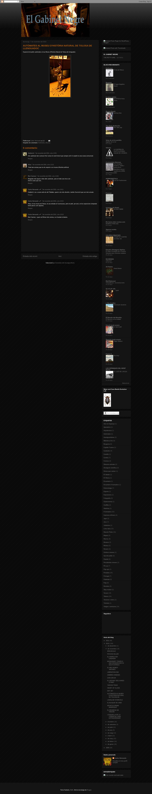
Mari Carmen (32, 176)
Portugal (106, 576)
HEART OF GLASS (113, 688)
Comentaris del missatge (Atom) (64, 263)
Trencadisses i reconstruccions (115, 283)
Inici (60, 256)
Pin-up (106, 566)
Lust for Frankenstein (120, 180)
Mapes (106, 535)
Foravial (108, 193)
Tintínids (106, 603)
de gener (111, 744)
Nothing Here (117, 113)
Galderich (31, 153)
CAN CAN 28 (111, 678)
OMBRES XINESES (113, 675)
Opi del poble (108, 556)
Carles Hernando (33, 189)
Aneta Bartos (118, 268)
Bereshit (109, 82)
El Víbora (107, 478)
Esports (106, 491)
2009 (108, 747)
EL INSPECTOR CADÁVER (112, 657)
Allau (29, 164)
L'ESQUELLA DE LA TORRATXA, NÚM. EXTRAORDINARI (114, 716)
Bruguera (107, 444)
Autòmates (41, 143)
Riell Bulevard (111, 281)
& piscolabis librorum (113, 162)
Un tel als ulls (110, 289)
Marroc (106, 539)
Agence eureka (111, 229)
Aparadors (107, 427)
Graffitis (106, 505)
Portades (107, 572)
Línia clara (107, 528)
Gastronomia (108, 501)
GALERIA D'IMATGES (113, 235)
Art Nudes (109, 267)
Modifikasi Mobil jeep (112, 223)
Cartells (106, 454)
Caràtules (107, 451)
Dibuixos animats (109, 464)
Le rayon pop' (118, 327)
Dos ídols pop (118, 127)
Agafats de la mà (111, 142)
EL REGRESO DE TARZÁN (113, 711)
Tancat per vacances (120, 305)
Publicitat (107, 579)
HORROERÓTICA (112, 179)
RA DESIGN (110, 259)
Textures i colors (109, 600)
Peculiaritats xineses (110, 562)
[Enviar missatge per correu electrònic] (49, 140)
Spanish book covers (113, 339)
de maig (110, 733)
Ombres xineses (109, 552)
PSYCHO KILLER (113, 654)
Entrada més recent (30, 256)
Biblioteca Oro (108, 441)
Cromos (106, 461)
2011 (107, 640)
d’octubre (111, 721)
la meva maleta (111, 97)
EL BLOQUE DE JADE (114, 703)
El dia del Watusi (119, 70)
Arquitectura (108, 430)
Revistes (106, 586)
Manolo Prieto (108, 532)
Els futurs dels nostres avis (115, 222)
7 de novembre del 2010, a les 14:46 (48, 176)
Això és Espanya (109, 424)
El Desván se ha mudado (113, 319)
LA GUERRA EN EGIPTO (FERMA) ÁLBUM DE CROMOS (120, 151)
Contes (106, 457)
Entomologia (108, 488)
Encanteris (107, 481)
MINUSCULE (111, 651)
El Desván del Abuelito (114, 317)
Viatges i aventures (110, 606)
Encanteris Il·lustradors (111, 484)
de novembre (112, 649)
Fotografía (107, 498)
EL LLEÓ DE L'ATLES (120, 371)
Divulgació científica (110, 468)
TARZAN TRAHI (112, 685)
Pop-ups (106, 569)
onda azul (109, 261)
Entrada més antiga (90, 256)
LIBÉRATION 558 (113, 672)
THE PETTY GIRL (109, 57)
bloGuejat (109, 68)
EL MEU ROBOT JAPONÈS (112, 668)
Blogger (89, 790)
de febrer (111, 741)
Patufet (106, 559)
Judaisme (107, 525)
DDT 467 (110, 691)
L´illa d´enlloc (110, 303)
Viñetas (108, 148)
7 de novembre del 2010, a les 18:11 (52, 189)
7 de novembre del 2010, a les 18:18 (52, 214)
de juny (110, 730)
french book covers (113, 325)
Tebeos (106, 596)
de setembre (112, 724)
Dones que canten (110, 471)
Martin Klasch (110, 111)
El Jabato (107, 474)
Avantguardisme (109, 437)
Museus (48, 143)
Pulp (105, 583)
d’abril (110, 736)
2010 (108, 643)
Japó (105, 518)
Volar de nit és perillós (113, 140)
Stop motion (107, 589)
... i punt (116, 290)
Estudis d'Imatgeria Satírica (115, 250)
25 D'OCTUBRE (118, 209)
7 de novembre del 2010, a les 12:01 (46, 153)
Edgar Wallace (118, 341)
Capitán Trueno (109, 447)
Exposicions (107, 495)
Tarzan (106, 593)
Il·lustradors (107, 512)
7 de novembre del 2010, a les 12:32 (43, 164)
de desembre (112, 646)
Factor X (109, 354)
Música (106, 545)
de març (110, 738)
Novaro (106, 549)
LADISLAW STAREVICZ (115, 700)
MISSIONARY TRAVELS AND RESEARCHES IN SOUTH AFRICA (115, 663)
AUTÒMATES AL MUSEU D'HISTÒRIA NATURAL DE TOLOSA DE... (115, 695)
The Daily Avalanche (113, 126)
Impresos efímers (109, 515)
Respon (30, 158)
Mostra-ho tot (125, 383)
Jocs (105, 522)
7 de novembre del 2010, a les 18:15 (52, 201)
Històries (106, 508)
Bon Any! (116, 355)
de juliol (110, 727)
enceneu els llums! (112, 207)
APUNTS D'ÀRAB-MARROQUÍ (113, 706)
